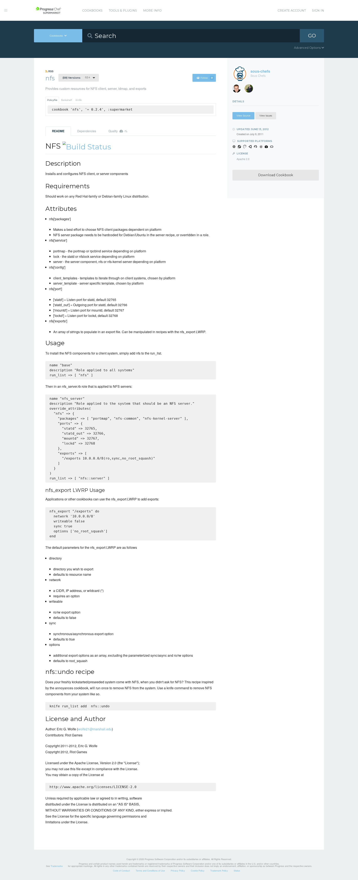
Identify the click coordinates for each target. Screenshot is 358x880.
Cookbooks (92, 10)
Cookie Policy (197, 870)
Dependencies (86, 131)
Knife (79, 100)
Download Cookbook (275, 175)
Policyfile (52, 100)
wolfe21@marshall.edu (95, 729)
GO (312, 36)
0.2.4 (76, 77)
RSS (50, 71)
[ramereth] (238, 89)
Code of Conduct (121, 870)
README (58, 131)
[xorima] (250, 89)
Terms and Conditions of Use (150, 870)
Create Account (292, 10)
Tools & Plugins (123, 10)
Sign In (318, 10)
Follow (207, 77)
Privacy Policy (178, 870)
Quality (118, 131)
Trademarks (57, 866)
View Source (243, 115)
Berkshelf (66, 100)
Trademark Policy (219, 870)
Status (237, 870)
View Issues (265, 115)
